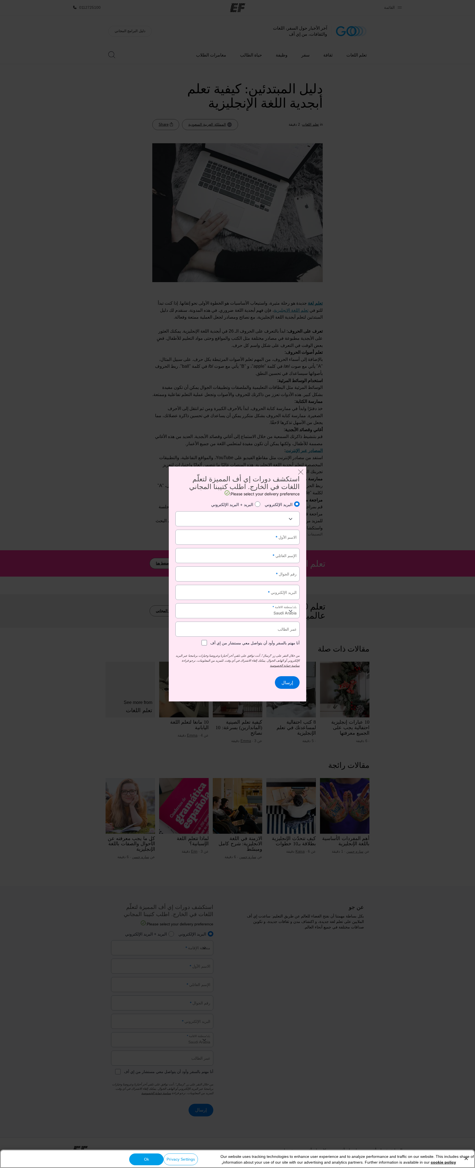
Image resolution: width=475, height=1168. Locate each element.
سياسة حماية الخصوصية (285, 665)
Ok (146, 1159)
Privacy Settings (181, 1159)
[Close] (466, 1158)
